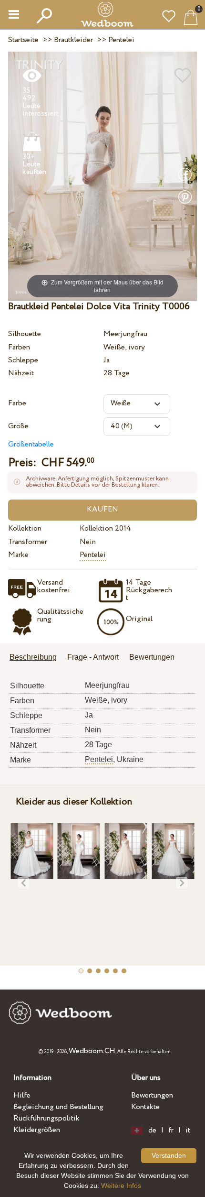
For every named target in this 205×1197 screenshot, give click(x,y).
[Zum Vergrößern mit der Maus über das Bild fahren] (102, 175)
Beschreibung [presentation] (33, 657)
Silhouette (24, 333)
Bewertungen (152, 1095)
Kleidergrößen (36, 1129)
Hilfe (22, 1095)
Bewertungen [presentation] (151, 657)
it (187, 1130)
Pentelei (93, 554)
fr (171, 1130)
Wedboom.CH (92, 1050)
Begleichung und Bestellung (58, 1106)
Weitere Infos (121, 1185)
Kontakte (145, 1106)
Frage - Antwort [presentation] (93, 657)
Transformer (27, 541)
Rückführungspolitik (46, 1118)
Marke (18, 554)
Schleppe (23, 360)
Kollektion (24, 528)
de (152, 1130)
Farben (19, 347)
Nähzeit (21, 373)
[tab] (36, 658)
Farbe (17, 403)
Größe (18, 426)
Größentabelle (31, 444)
